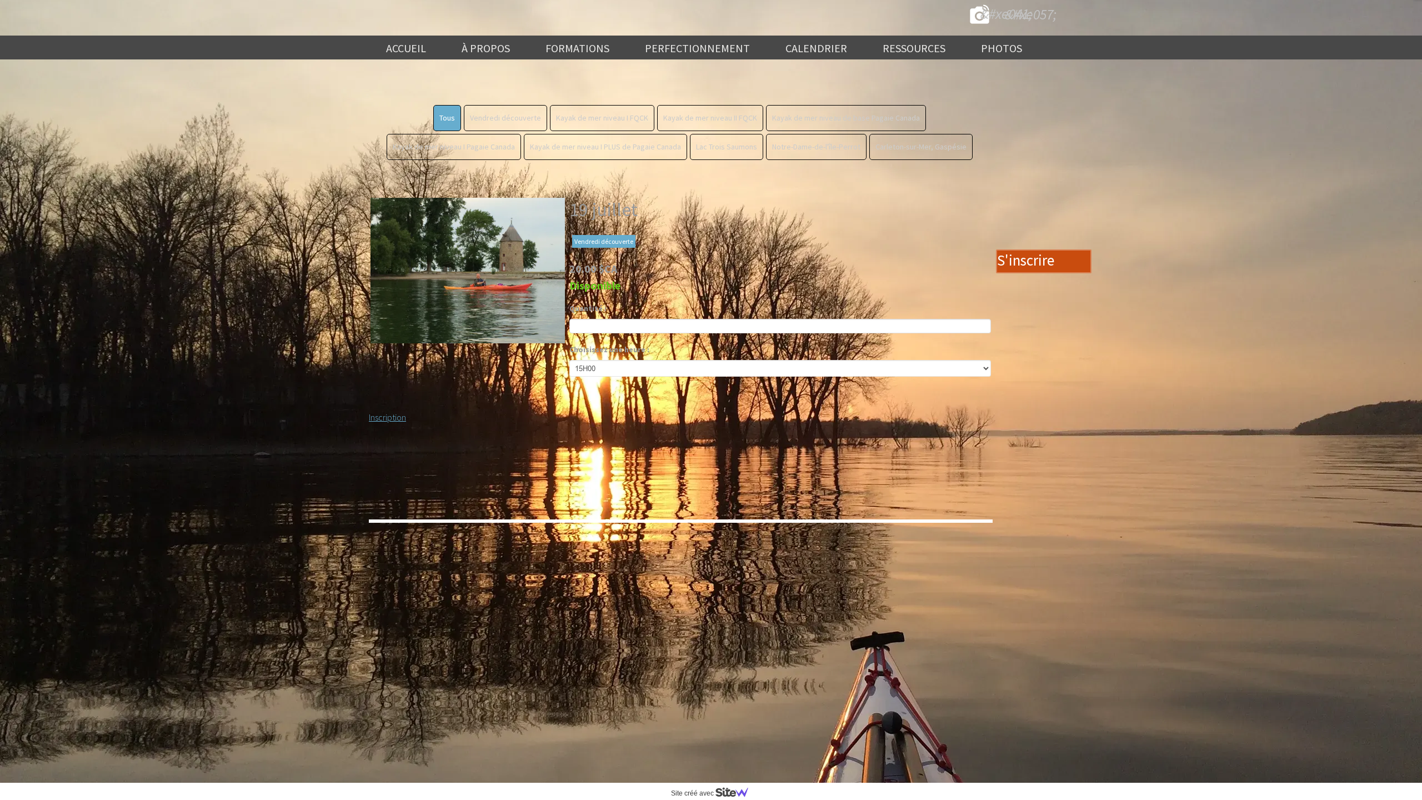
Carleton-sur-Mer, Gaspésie (921, 147)
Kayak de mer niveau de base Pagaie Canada (846, 118)
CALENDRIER (816, 48)
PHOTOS (1001, 48)
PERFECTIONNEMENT (697, 48)
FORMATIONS (577, 48)
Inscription (387, 417)
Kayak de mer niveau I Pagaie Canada (454, 147)
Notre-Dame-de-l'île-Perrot (816, 147)
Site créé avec (693, 793)
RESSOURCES (914, 48)
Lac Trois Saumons (726, 147)
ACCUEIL (406, 48)
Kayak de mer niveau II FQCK (710, 118)
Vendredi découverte (505, 118)
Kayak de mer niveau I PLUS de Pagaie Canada (605, 147)
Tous (447, 118)
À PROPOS (486, 48)
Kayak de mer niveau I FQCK (602, 118)
